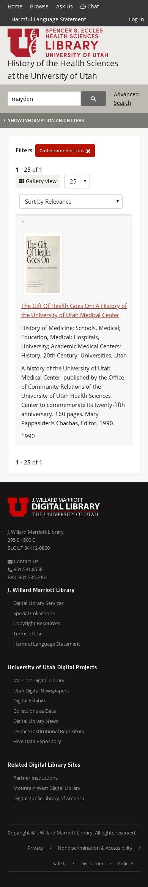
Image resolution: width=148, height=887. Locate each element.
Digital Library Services (38, 603)
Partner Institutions (35, 777)
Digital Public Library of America (48, 798)
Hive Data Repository (37, 741)
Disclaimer (92, 863)
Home (15, 6)
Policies (126, 863)
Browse (39, 6)
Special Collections (34, 613)
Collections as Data (34, 710)
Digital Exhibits (29, 700)
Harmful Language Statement (48, 19)
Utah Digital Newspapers (41, 690)
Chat (92, 6)
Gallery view (40, 181)
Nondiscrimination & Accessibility (95, 847)
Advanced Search (126, 98)
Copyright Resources (36, 623)
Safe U (59, 863)
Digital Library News (35, 721)
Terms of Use (28, 633)
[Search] (93, 98)
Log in (136, 19)
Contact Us (25, 561)
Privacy (35, 847)
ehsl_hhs (62, 150)
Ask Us (64, 6)
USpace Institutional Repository (49, 731)
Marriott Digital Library (39, 680)
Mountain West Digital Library (46, 788)
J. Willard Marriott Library (36, 531)
